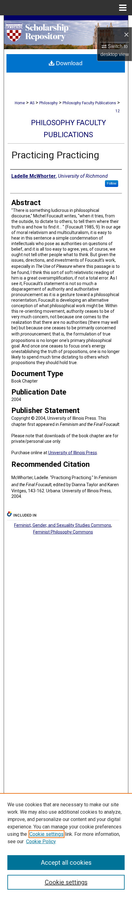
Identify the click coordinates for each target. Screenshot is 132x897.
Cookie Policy (41, 841)
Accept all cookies (66, 862)
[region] (66, 845)
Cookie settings (46, 834)
